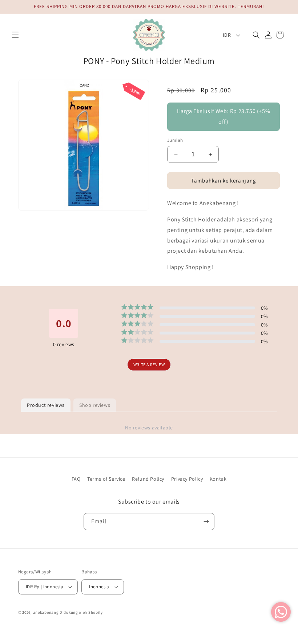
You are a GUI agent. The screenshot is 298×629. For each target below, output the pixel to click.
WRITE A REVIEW (149, 364)
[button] (15, 35)
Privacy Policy (187, 479)
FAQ (76, 479)
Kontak (218, 479)
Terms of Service (106, 479)
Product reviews (46, 405)
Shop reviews (94, 405)
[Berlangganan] (206, 521)
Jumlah (175, 140)
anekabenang (46, 612)
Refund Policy (148, 479)
